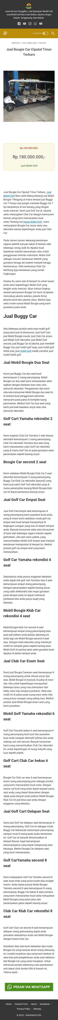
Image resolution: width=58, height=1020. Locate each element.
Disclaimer (45, 1004)
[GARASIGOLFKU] (29, 6)
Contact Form (21, 1004)
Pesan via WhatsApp (31, 987)
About (34, 1004)
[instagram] (29, 23)
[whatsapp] (35, 23)
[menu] (7, 33)
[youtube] (24, 23)
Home (8, 1004)
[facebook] (19, 23)
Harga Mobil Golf (32, 221)
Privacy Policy (23, 1009)
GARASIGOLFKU (33, 1015)
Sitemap (37, 1009)
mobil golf (25, 351)
